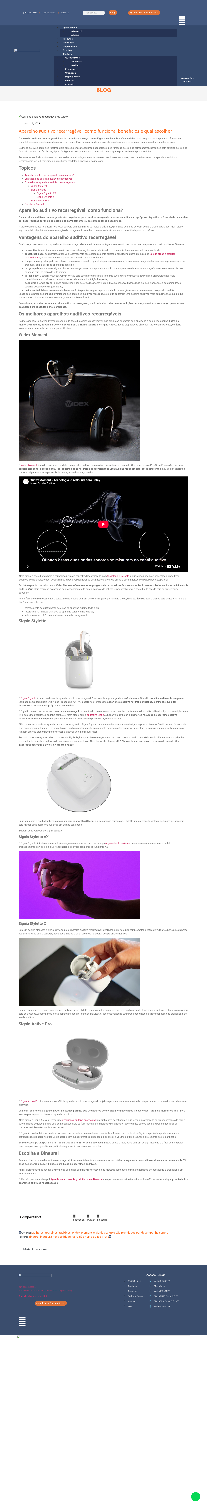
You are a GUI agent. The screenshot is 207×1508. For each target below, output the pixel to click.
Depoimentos (72, 77)
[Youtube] (182, 21)
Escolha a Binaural (34, 204)
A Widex (75, 65)
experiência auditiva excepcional (79, 1120)
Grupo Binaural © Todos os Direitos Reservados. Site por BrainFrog (45, 1290)
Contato (67, 54)
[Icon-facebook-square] (182, 4)
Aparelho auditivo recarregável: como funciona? (50, 175)
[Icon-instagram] (182, 12)
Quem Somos (70, 28)
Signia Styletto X (45, 197)
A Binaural (76, 31)
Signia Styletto (38, 189)
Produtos (70, 69)
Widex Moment (39, 186)
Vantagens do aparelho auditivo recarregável (48, 178)
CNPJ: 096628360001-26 (27, 1287)
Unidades (70, 73)
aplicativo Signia (95, 714)
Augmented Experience (117, 843)
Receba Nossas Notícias (34, 1296)
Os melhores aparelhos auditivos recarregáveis (50, 182)
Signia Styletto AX (46, 193)
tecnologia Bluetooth (118, 576)
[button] (79, 1217)
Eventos (69, 81)
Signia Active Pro (40, 200)
